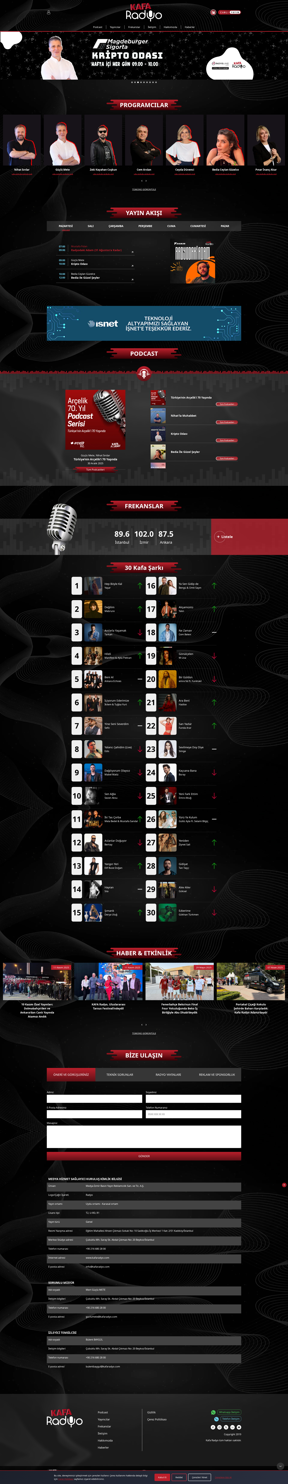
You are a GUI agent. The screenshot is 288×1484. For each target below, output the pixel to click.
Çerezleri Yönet (199, 1477)
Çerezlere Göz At (223, 1477)
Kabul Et (162, 1477)
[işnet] (144, 323)
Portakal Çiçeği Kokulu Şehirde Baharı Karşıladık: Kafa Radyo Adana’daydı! (251, 1008)
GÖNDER (144, 1156)
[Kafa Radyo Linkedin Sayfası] (232, 1427)
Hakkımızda (170, 27)
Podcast (97, 27)
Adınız (50, 1092)
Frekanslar (134, 27)
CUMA (171, 226)
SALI (91, 226)
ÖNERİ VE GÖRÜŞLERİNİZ (71, 1075)
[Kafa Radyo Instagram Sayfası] (219, 1427)
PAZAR (225, 226)
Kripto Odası (179, 434)
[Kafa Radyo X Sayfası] (226, 1427)
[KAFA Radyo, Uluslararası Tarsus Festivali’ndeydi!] (108, 981)
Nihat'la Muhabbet (183, 415)
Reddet (179, 1477)
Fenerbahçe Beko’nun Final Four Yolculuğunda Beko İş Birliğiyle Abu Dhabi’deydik (179, 1008)
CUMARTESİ (198, 226)
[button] (132, 82)
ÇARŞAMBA (116, 226)
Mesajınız (52, 1123)
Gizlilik (151, 1412)
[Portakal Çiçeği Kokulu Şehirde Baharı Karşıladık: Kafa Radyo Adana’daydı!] (251, 981)
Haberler (190, 27)
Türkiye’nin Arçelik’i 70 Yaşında (191, 397)
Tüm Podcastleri (227, 404)
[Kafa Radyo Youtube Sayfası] (239, 1427)
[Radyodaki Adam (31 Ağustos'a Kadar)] (132, 252)
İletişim (152, 27)
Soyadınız (151, 1092)
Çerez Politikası (65, 1479)
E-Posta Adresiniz (56, 1107)
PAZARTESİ (66, 226)
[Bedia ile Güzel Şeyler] (132, 279)
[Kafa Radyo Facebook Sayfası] (213, 1427)
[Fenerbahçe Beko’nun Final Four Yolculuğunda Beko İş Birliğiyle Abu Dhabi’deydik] (180, 981)
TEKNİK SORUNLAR (119, 1075)
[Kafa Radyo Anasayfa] (144, 12)
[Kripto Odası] (132, 265)
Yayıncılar (115, 27)
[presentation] (141, 180)
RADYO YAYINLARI (168, 1075)
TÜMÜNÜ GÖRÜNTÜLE (144, 189)
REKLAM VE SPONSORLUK (217, 1075)
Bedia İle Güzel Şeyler (185, 452)
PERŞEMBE (145, 226)
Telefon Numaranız (156, 1107)
